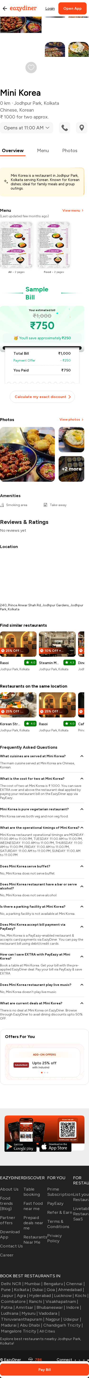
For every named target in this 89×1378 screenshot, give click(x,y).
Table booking (31, 1192)
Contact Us (11, 1246)
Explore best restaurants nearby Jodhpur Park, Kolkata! (40, 1341)
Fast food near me (33, 1206)
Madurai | (10, 1325)
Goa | (52, 1289)
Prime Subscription (60, 1192)
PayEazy (55, 1203)
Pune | (7, 1289)
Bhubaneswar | (51, 1307)
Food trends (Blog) (6, 1203)
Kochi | (82, 1295)
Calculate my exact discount (40, 396)
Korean (26, 110)
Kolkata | (22, 1289)
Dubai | (39, 1289)
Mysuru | (30, 1313)
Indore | (73, 1307)
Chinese (8, 110)
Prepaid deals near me (33, 1223)
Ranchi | (36, 1301)
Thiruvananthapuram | (22, 1319)
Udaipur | (72, 1319)
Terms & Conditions (58, 1224)
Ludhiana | (11, 1313)
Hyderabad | (41, 1295)
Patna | (8, 1307)
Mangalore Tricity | (19, 1331)
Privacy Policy (54, 1238)
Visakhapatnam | (62, 1301)
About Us (9, 1189)
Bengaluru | (54, 1283)
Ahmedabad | (71, 1289)
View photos (70, 419)
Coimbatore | (14, 1301)
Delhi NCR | (12, 1283)
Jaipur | (8, 1295)
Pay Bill (44, 1369)
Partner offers (7, 1220)
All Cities (46, 1331)
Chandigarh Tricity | (63, 1325)
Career (7, 1255)
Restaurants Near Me (35, 1239)
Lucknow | (64, 1295)
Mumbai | (33, 1283)
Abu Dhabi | (31, 1325)
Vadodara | (49, 1313)
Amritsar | (26, 1307)
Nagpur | (54, 1319)
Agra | (22, 1295)
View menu (71, 211)
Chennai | (75, 1283)
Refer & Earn (59, 1212)
